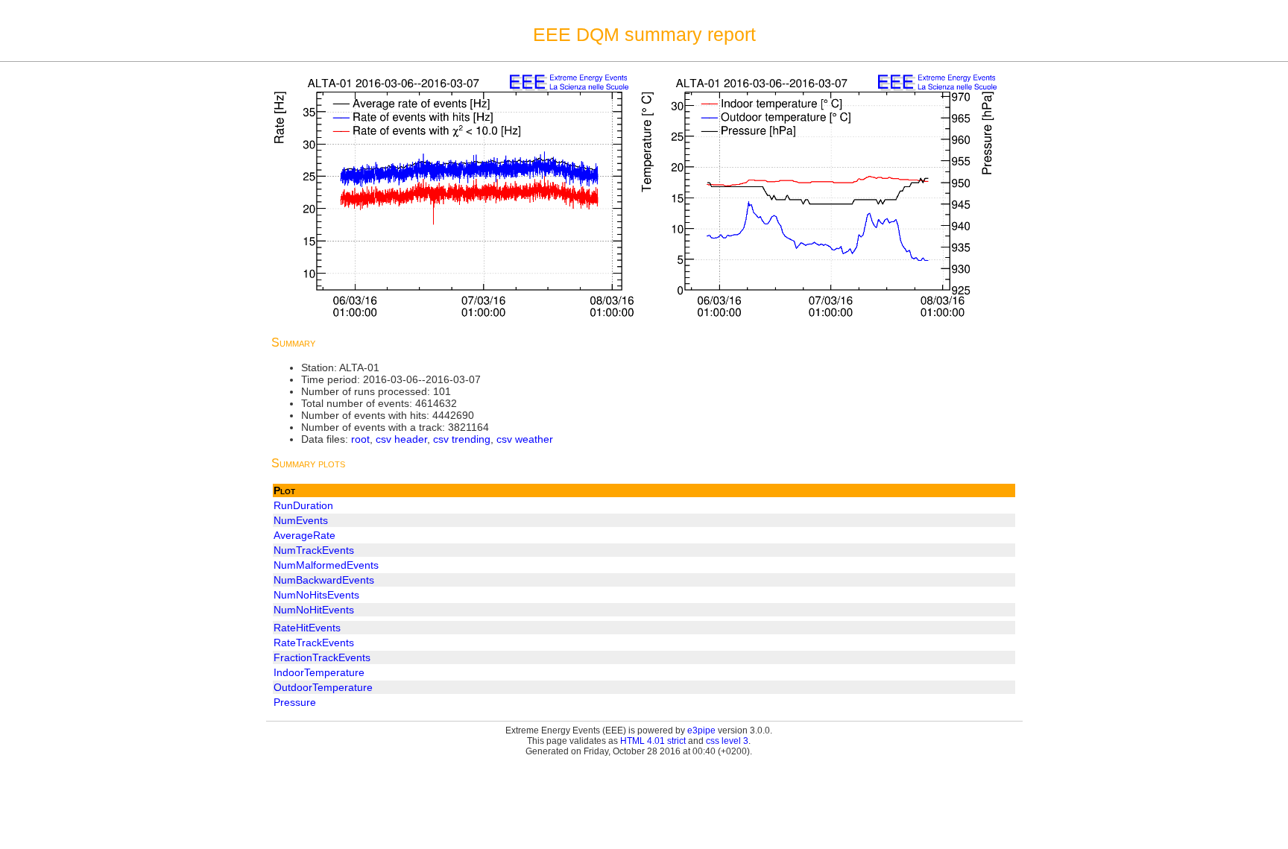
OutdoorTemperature (323, 687)
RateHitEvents (307, 628)
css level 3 (727, 741)
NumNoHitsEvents (316, 595)
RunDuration (303, 505)
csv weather (524, 439)
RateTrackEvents (314, 642)
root (360, 439)
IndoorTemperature (319, 672)
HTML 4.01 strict (653, 741)
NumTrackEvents (314, 550)
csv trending (461, 439)
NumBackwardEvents (324, 580)
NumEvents (301, 520)
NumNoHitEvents (314, 610)
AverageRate (304, 535)
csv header (401, 439)
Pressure (295, 702)
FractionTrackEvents (322, 657)
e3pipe (701, 730)
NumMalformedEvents (326, 565)
